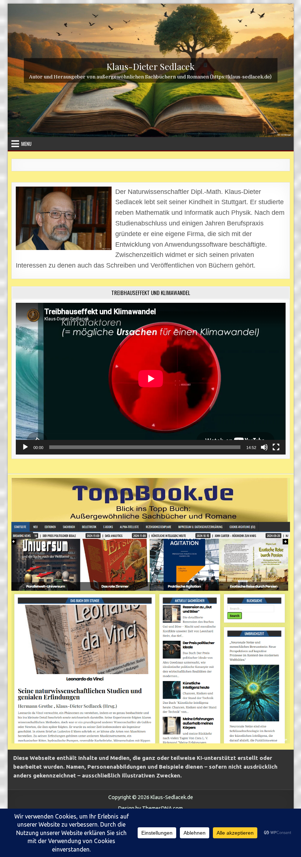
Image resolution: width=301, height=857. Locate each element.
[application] (151, 378)
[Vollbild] (276, 447)
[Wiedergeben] (25, 447)
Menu (26, 143)
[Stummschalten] (264, 447)
